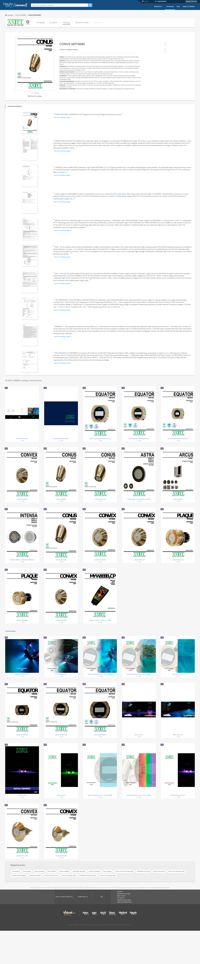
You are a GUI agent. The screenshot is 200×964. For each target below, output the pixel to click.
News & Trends (188, 6)
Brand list (120, 891)
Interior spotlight (39, 871)
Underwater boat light (78, 871)
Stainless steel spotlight (19, 875)
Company (40, 22)
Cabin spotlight (51, 871)
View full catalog (36, 96)
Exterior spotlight (64, 871)
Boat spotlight (27, 871)
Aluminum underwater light (108, 875)
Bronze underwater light (69, 875)
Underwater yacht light (143, 871)
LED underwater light (121, 194)
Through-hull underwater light (87, 875)
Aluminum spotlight (94, 871)
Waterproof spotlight (35, 875)
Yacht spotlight (107, 871)
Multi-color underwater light (176, 871)
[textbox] (59, 5)
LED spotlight (16, 871)
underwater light (82, 72)
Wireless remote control (51, 875)
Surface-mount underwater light (124, 871)
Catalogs (170, 6)
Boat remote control (159, 871)
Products (158, 6)
